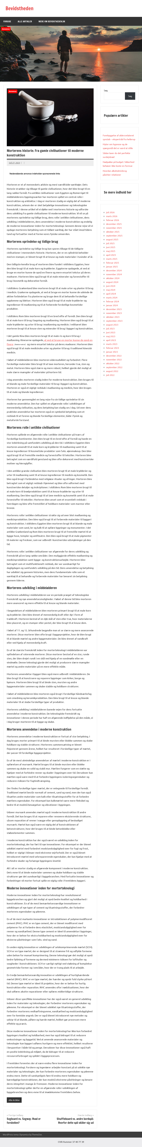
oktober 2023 (112, 316)
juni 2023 (110, 332)
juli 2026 (110, 212)
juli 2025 (110, 243)
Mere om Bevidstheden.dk (52, 21)
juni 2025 (110, 247)
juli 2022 (110, 375)
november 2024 (114, 274)
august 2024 (112, 282)
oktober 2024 (112, 278)
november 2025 (114, 227)
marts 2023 (111, 344)
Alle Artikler (25, 21)
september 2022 (114, 367)
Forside (7, 21)
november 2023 (114, 313)
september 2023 (114, 320)
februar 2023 (112, 347)
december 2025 (114, 223)
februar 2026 (112, 220)
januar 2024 (112, 305)
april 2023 (111, 340)
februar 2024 (112, 301)
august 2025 (112, 239)
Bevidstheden (19, 8)
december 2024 (114, 270)
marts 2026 (111, 216)
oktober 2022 (112, 363)
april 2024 (111, 293)
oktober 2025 (112, 231)
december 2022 (114, 355)
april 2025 (111, 254)
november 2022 (114, 359)
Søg (106, 90)
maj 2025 (110, 251)
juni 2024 (110, 285)
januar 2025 (112, 266)
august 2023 (112, 324)
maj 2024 (110, 289)
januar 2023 (112, 351)
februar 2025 (112, 262)
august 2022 (112, 371)
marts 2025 (111, 258)
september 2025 (114, 235)
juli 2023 (110, 328)
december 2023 (114, 309)
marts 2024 (111, 297)
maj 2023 (110, 336)
